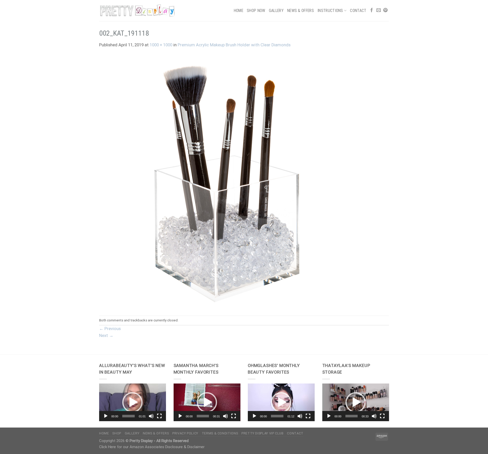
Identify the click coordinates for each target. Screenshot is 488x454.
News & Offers (300, 10)
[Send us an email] (378, 10)
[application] (132, 402)
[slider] (128, 416)
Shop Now (256, 10)
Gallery (276, 10)
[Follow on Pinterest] (385, 10)
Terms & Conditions (220, 433)
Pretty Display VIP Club (262, 433)
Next (106, 335)
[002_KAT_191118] (226, 181)
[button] (132, 402)
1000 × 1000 (161, 44)
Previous (110, 328)
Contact (358, 10)
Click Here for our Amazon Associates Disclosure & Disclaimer (152, 447)
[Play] (105, 416)
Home (238, 10)
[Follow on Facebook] (372, 10)
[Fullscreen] (159, 416)
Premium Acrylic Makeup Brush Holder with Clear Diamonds (234, 44)
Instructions (330, 10)
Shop (116, 433)
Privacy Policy (185, 433)
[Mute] (151, 416)
